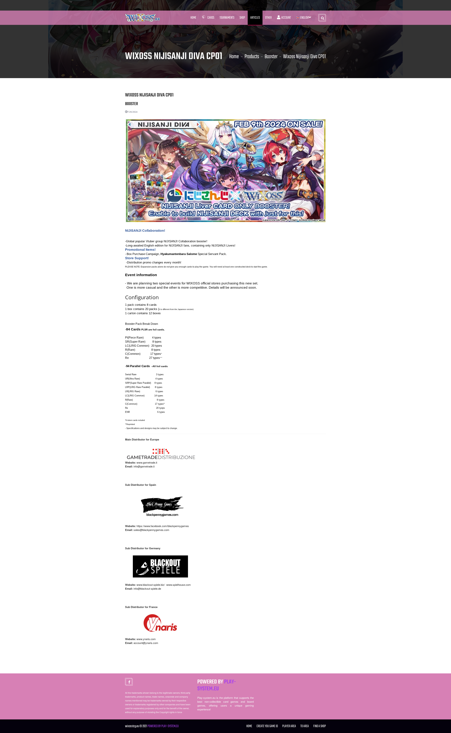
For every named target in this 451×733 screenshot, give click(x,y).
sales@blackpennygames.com (151, 530)
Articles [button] (255, 17)
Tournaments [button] (227, 17)
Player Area (289, 726)
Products (252, 56)
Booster (271, 56)
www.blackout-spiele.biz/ (151, 584)
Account (285, 17)
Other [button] (268, 17)
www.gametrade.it (147, 462)
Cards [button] (210, 17)
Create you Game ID (267, 726)
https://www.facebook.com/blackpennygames (163, 526)
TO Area (304, 726)
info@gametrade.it (144, 466)
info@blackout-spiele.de (147, 588)
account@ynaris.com (146, 643)
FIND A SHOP (319, 726)
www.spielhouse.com (178, 584)
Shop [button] (242, 17)
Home (193, 17)
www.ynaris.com (146, 639)
